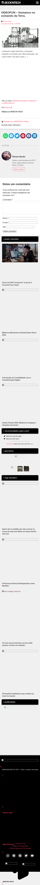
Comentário (8, 200)
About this (9, 444)
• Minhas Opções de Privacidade (20, 848)
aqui (32, 444)
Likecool (8, 107)
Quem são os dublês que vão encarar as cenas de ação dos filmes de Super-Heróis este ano (19, 531)
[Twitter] (26, 855)
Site (4, 227)
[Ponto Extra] (20, 468)
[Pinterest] (20, 855)
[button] (5, 135)
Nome (5, 218)
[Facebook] (14, 855)
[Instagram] (8, 855)
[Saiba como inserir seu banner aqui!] (13, 468)
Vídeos (26, 121)
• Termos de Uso (20, 843)
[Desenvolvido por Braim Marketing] (28, 865)
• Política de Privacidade (20, 846)
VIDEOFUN (18, 121)
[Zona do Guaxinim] (26, 468)
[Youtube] (32, 855)
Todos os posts (18, 169)
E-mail (6, 222)
